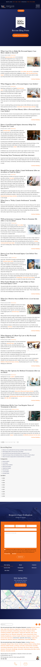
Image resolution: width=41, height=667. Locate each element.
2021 (3, 489)
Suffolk (7, 645)
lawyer (2, 75)
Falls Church (26, 647)
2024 (3, 482)
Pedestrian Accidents (15, 409)
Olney (2, 629)
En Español (21, 10)
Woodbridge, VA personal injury (23, 277)
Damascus (12, 629)
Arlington (32, 642)
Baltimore (23, 636)
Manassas (34, 567)
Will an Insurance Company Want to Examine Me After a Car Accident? (16, 456)
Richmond (3, 645)
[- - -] (38, 6)
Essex (35, 634)
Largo (32, 632)
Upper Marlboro (15, 632)
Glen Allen (7, 570)
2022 (3, 487)
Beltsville (28, 632)
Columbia (3, 634)
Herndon (21, 644)
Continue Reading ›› (35, 79)
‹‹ (1, 442)
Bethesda (34, 629)
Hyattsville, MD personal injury (22, 391)
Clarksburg (3, 632)
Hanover (23, 629)
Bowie (20, 565)
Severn (37, 636)
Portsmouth (8, 649)
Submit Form (20, 556)
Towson (25, 634)
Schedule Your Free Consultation (20, 35)
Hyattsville (27, 639)
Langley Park (34, 637)
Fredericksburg (27, 649)
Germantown (4, 630)
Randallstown (8, 636)
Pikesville (14, 634)
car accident (23, 71)
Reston (38, 644)
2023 (3, 485)
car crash (12, 178)
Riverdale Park (4, 639)
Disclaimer (14, 553)
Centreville (22, 645)
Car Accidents (5, 463)
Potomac (38, 627)
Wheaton (10, 639)
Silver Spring (7, 565)
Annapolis (28, 636)
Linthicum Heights (16, 636)
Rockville (33, 627)
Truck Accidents (6, 471)
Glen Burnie (10, 637)
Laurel (35, 632)
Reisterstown (30, 634)
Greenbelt (8, 632)
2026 (3, 478)
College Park (22, 632)
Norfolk (13, 650)
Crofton (33, 636)
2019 (3, 494)
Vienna (15, 647)
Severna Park (7, 567)
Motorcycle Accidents (7, 466)
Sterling (34, 644)
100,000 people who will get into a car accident (20, 396)
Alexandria (8, 650)
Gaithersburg (16, 630)
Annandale (35, 645)
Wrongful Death (6, 473)
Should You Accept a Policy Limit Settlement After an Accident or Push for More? (19, 455)
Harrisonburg (4, 647)
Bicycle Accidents (6, 461)
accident (12, 376)
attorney (33, 106)
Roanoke (12, 645)
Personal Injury (13, 55)
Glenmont (15, 639)
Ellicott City (8, 634)
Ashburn (30, 644)
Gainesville (20, 649)
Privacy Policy (7, 553)
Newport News (10, 644)
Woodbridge (14, 649)
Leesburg (20, 570)
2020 (3, 491)
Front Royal (20, 647)
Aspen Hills (6, 629)
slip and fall (29, 71)
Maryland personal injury (6, 196)
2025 (3, 480)
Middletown (28, 629)
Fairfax (38, 649)
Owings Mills (19, 634)
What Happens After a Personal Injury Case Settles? (13, 451)
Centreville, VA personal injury (24, 106)
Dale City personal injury (32, 73)
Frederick (34, 565)
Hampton (3, 649)
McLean (16, 644)
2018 (3, 496)
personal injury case (10, 57)
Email (25, 665)
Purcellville (36, 647)
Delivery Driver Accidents (8, 464)
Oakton (31, 647)
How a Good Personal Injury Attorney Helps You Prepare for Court (16, 453)
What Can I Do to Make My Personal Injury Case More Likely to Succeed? (17, 449)
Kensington (10, 630)
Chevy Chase (23, 630)
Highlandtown (21, 639)
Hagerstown (18, 629)
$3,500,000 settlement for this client (31, 435)
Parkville (3, 636)
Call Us (15, 665)
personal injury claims (8, 261)
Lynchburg (16, 645)
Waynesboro (10, 647)
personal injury (6, 130)
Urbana (33, 630)
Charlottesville (28, 645)
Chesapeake (20, 567)
